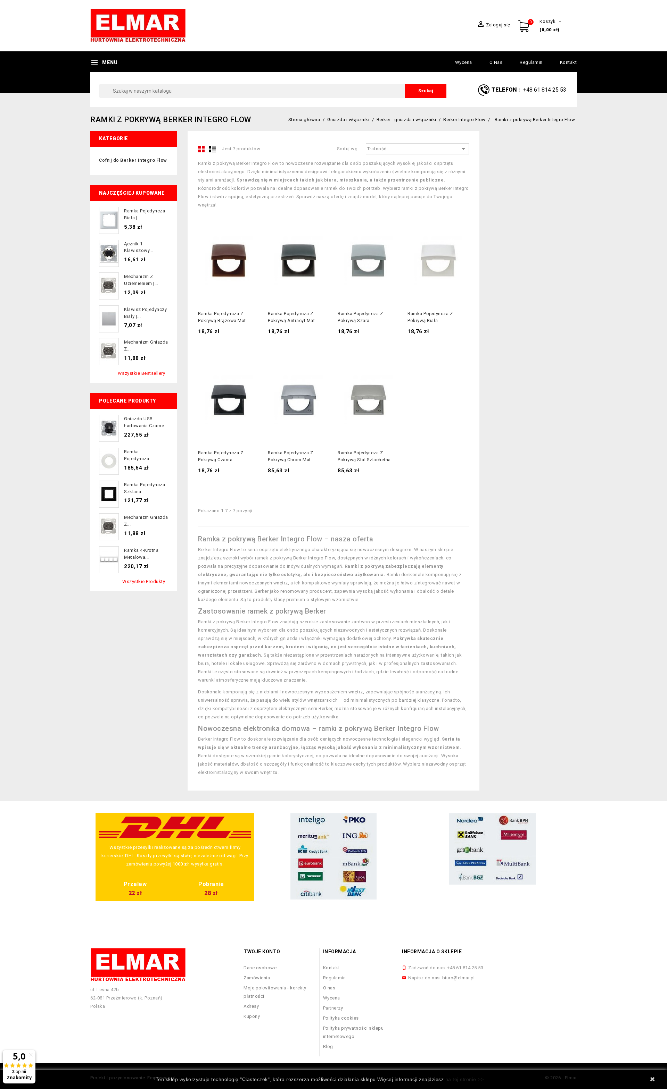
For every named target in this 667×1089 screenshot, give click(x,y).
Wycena (463, 62)
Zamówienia (257, 977)
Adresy (251, 1006)
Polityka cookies (341, 1018)
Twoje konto (262, 951)
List (212, 148)
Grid (201, 148)
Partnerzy (333, 1008)
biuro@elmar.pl (458, 977)
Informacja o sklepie (432, 951)
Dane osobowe (260, 967)
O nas (496, 62)
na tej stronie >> (464, 1079)
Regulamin (531, 62)
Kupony (252, 1016)
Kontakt (568, 62)
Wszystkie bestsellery (141, 373)
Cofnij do (133, 160)
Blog (328, 1046)
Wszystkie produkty (143, 581)
